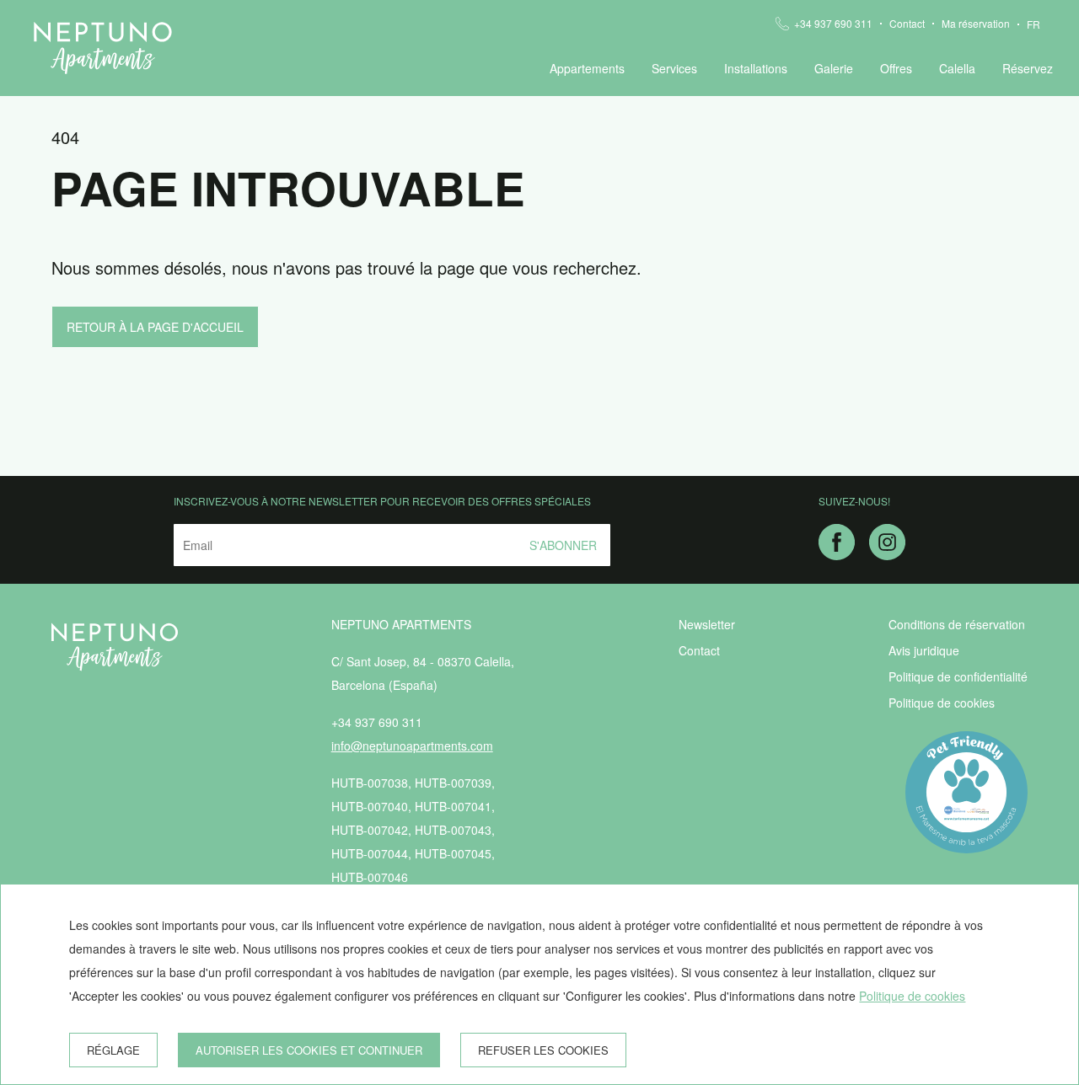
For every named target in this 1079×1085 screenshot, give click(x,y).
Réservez (1027, 68)
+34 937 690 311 (833, 24)
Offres (896, 68)
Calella (957, 68)
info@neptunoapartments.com (412, 745)
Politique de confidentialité (958, 676)
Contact (907, 24)
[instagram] (887, 553)
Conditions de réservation (956, 624)
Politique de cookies (941, 702)
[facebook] (837, 553)
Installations (755, 68)
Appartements (587, 68)
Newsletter (707, 624)
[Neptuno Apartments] (103, 48)
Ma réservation (976, 24)
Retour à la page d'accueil (155, 326)
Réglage (113, 1050)
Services (674, 68)
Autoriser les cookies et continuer (309, 1050)
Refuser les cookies (543, 1050)
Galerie (833, 68)
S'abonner (563, 545)
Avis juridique (923, 650)
